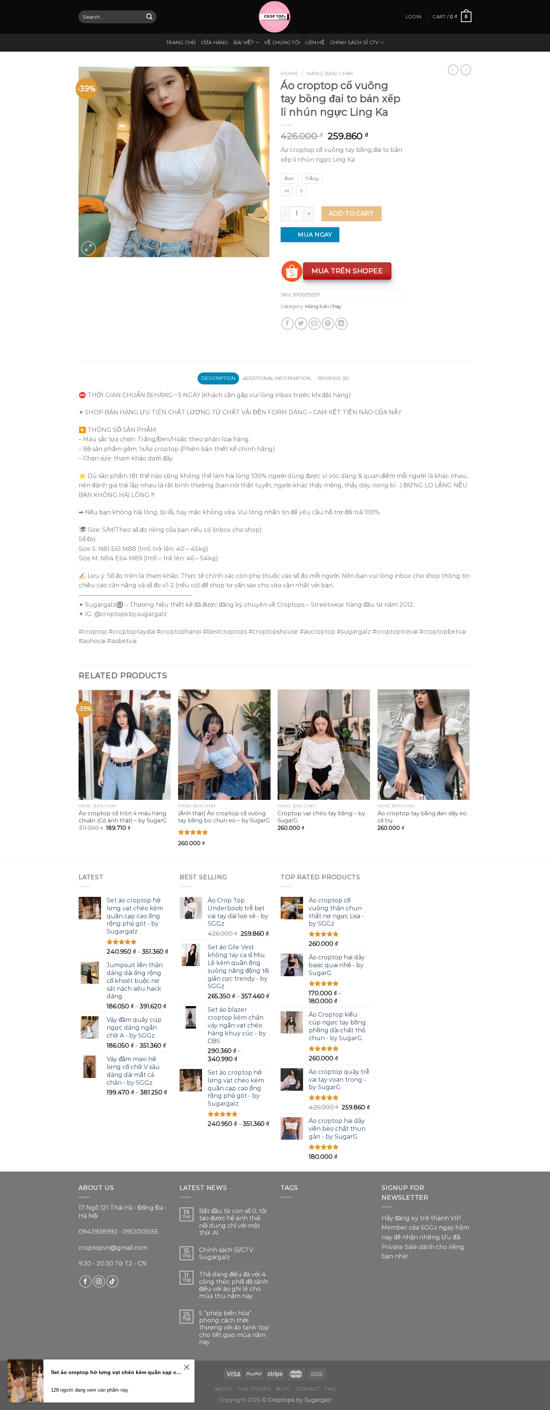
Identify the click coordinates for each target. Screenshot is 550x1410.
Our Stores (254, 1389)
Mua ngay (310, 234)
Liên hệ (315, 42)
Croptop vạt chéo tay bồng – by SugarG (321, 817)
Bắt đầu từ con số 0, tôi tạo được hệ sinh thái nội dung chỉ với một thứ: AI (232, 1222)
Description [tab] (218, 378)
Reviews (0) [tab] (333, 378)
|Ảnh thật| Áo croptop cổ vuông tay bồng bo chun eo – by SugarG (224, 817)
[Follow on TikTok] (112, 1281)
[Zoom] (88, 248)
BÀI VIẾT (243, 42)
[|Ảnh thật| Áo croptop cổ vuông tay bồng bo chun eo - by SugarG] (224, 744)
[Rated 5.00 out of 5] (193, 832)
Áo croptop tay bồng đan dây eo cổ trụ (422, 817)
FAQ (330, 1389)
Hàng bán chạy (330, 73)
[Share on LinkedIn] (341, 323)
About (223, 1389)
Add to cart (351, 213)
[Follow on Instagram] (99, 1281)
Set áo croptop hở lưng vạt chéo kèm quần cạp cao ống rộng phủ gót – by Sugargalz (116, 1372)
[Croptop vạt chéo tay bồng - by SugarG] (324, 744)
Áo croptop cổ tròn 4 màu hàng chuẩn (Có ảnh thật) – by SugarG (122, 817)
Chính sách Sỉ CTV (354, 42)
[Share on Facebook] (287, 323)
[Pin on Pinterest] (328, 323)
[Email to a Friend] (314, 323)
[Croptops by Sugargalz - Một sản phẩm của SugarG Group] (275, 17)
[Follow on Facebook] (85, 1281)
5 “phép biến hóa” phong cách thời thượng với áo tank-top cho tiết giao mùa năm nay (234, 1328)
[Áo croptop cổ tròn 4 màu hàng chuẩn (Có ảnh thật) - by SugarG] (125, 744)
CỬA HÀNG (214, 42)
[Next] (469, 774)
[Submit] (149, 16)
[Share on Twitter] (301, 323)
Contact (308, 1389)
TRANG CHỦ (180, 42)
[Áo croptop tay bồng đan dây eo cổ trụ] (424, 744)
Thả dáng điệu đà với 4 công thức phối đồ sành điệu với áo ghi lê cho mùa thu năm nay (233, 1285)
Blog (283, 1389)
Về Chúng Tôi (282, 42)
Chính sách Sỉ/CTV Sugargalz (226, 1253)
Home (290, 73)
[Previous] (79, 774)
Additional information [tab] (277, 378)
